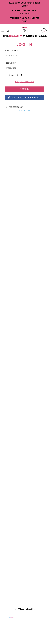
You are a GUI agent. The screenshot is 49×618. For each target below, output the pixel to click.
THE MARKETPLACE (24, 36)
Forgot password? (24, 81)
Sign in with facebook (25, 97)
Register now (24, 110)
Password (10, 63)
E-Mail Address (12, 50)
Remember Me (16, 75)
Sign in (24, 89)
